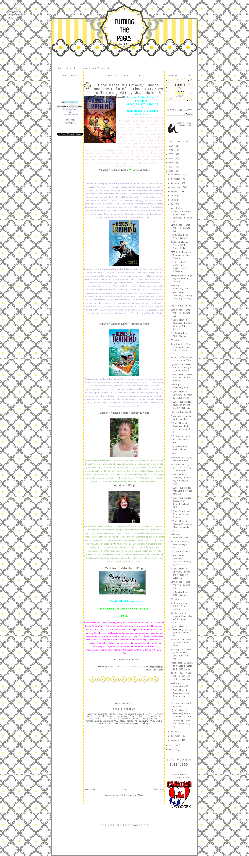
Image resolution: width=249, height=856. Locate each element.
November (176, 179)
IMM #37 (175, 453)
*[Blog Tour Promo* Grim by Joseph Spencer (181, 514)
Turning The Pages (124, 30)
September (177, 187)
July (174, 196)
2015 (172, 163)
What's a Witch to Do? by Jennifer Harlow (180, 606)
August (175, 191)
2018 (172, 150)
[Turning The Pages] (70, 112)
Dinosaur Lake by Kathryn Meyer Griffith (180, 544)
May (173, 204)
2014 (172, 167)
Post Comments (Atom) (132, 795)
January (175, 740)
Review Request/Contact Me (95, 68)
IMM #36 (175, 599)
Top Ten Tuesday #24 (182, 412)
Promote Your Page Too (70, 114)
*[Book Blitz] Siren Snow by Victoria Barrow (182, 378)
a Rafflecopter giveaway (125, 660)
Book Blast (158, 670)
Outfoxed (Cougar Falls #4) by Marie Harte (180, 245)
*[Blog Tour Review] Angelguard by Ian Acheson (182, 491)
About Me (71, 68)
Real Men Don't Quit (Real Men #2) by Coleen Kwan (182, 468)
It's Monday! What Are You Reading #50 (180, 313)
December (176, 175)
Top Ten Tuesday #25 (182, 306)
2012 (172, 745)
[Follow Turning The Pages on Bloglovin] (69, 104)
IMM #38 (175, 340)
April (174, 208)
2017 (172, 154)
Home (60, 68)
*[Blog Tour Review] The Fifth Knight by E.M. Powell (182, 367)
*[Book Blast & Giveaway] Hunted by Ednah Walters (181, 713)
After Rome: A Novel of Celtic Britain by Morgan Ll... (182, 666)
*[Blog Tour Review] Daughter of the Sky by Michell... (182, 405)
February (176, 736)
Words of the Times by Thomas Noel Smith (181, 643)
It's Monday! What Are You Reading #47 (180, 723)
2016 (172, 158)
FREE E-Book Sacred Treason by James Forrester (181, 255)
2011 (172, 749)
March (174, 732)
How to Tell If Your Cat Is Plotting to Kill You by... (182, 676)
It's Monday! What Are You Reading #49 (180, 439)
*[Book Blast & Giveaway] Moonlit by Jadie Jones (181, 395)
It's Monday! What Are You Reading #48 (180, 585)
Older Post (158, 789)
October (175, 183)
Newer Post (89, 789)
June (174, 200)
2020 (172, 146)
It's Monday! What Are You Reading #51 (180, 228)
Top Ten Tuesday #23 (182, 552)
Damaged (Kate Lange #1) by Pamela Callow (182, 278)
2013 (172, 171)
